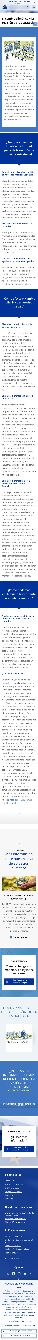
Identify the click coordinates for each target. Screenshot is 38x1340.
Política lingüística (13, 1253)
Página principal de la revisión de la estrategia (20, 1149)
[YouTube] (24, 1273)
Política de (13, 1246)
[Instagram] (19, 1273)
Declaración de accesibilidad (17, 1249)
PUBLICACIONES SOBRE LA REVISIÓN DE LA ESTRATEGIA (19, 1105)
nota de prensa (17, 800)
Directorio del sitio (13, 1258)
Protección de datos (13, 1236)
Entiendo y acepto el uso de (20, 1331)
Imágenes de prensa (13, 1192)
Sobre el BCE (10, 1181)
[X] (7, 1273)
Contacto (9, 1195)
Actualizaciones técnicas (15, 1219)
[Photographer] (34, 889)
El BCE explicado (12, 1188)
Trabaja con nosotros (14, 1184)
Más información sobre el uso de (20, 1325)
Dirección (9, 1199)
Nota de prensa (20, 937)
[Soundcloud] (30, 1273)
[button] (33, 2)
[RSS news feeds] (19, 1278)
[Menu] (34, 7)
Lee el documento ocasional (20, 981)
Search (27, 7)
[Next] (35, 1038)
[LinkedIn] (13, 1273)
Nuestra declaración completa (20, 1321)
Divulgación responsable (15, 1222)
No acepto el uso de (20, 1336)
